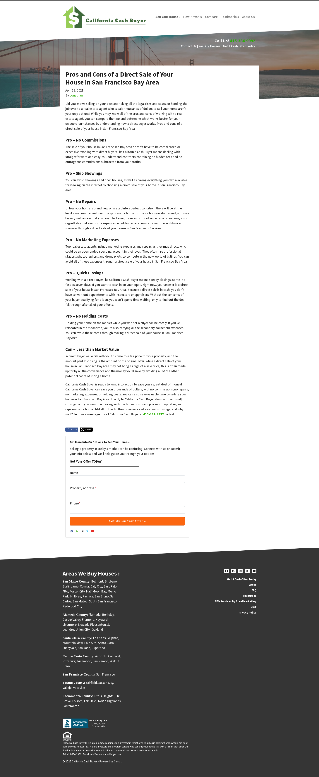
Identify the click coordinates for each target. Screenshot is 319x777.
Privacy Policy (247, 613)
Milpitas (112, 638)
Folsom (77, 701)
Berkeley (108, 614)
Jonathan (76, 95)
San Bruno (102, 596)
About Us (248, 17)
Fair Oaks (90, 701)
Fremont (88, 619)
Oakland (97, 629)
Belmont (97, 581)
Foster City (77, 591)
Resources (249, 596)
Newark (83, 624)
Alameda (95, 614)
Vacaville (79, 687)
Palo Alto (90, 643)
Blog (253, 607)
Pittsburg (69, 661)
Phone (75, 503)
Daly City (96, 586)
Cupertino (98, 648)
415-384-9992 (242, 41)
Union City (83, 629)
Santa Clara (106, 643)
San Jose (84, 648)
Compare (211, 17)
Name (75, 473)
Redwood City (72, 606)
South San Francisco (103, 601)
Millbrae (75, 596)
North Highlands (109, 701)
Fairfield (91, 682)
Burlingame (70, 586)
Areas (252, 585)
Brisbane (111, 581)
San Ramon (100, 661)
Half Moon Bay (96, 591)
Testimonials (230, 17)
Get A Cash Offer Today (239, 46)
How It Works (192, 17)
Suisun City (105, 682)
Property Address (83, 488)
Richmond (84, 661)
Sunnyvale (69, 648)
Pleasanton (98, 624)
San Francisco (106, 674)
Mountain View (73, 643)
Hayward (101, 619)
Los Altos (99, 638)
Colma (84, 586)
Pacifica (88, 596)
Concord (114, 656)
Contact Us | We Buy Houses (200, 46)
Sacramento (71, 706)
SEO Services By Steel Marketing (235, 601)
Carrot (118, 761)
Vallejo (67, 687)
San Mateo (80, 601)
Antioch (100, 656)
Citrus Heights (104, 696)
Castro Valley (71, 619)
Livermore (70, 624)
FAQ (253, 590)
